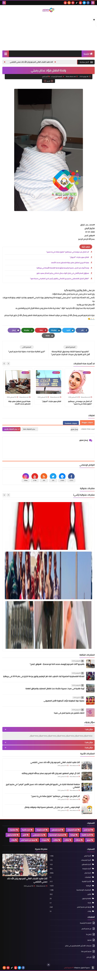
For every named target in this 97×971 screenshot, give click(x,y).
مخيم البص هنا (86, 951)
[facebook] (88, 2)
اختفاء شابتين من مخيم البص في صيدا (69, 713)
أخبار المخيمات (72, 829)
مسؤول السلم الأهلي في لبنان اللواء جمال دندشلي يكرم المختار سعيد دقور (63, 273)
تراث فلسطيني (38, 834)
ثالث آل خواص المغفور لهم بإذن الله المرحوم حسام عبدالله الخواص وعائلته (51, 773)
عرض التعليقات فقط (29, 429)
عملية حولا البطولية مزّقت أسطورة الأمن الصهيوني (64, 700)
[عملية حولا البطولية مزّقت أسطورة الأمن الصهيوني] (90, 700)
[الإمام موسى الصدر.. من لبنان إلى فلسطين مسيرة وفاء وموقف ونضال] (87, 810)
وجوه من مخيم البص (28, 839)
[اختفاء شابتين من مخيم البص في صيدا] (90, 712)
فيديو (89, 839)
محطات (78, 839)
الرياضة (72, 834)
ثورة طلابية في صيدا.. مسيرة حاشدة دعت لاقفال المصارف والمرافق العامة (55, 688)
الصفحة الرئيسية (57, 76)
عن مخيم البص (86, 928)
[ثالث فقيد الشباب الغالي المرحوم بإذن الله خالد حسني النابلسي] (87, 765)
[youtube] (80, 2)
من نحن (88, 957)
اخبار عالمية (26, 829)
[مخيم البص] (48, 10)
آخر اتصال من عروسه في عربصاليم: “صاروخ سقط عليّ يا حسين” (67, 251)
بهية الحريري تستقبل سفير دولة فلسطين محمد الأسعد (70, 262)
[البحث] (4, 2)
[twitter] (84, 2)
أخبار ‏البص (45, 76)
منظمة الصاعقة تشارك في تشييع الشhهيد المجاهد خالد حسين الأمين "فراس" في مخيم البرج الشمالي (43, 785)
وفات (13, 839)
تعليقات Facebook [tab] (71, 423)
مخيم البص (68, 967)
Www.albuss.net (40, 886)
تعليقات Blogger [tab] (87, 422)
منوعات (44, 839)
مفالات (66, 839)
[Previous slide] (8, 495)
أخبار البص (87, 829)
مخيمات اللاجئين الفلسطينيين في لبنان (78, 945)
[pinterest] (73, 2)
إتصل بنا (88, 934)
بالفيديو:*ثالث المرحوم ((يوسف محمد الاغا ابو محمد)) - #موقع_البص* (57, 664)
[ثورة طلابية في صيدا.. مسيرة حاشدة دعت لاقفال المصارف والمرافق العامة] (90, 688)
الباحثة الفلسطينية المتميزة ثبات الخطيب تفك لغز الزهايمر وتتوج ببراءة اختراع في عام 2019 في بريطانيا (43, 676)
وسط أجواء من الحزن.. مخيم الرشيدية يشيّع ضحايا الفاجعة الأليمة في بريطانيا (63, 267)
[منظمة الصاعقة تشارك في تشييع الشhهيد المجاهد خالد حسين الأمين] (87, 787)
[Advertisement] (48, 31)
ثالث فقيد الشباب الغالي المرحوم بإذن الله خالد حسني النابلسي (61, 61)
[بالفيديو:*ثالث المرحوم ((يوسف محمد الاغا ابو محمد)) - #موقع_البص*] (90, 664)
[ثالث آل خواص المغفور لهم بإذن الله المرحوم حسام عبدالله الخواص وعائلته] (87, 776)
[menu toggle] (93, 2)
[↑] (48, 965)
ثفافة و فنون (11, 834)
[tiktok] (76, 2)
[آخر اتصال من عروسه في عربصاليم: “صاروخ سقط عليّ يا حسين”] (87, 799)
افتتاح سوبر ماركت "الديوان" (79, 257)
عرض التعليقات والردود (11, 429)
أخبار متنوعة (41, 829)
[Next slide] (4, 363)
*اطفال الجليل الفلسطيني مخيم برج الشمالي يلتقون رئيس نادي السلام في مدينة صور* (59, 278)
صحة (89, 902)
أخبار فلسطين (56, 829)
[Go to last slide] (8, 363)
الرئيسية (86, 53)
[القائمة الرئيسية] (5, 53)
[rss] (69, 2)
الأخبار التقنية (86, 834)
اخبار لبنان (87, 872)
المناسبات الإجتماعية (56, 834)
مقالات (55, 839)
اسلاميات (12, 829)
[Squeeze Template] (93, 967)
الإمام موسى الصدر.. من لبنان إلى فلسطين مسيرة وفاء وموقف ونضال (52, 807)
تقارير (24, 834)
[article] (26, 349)
